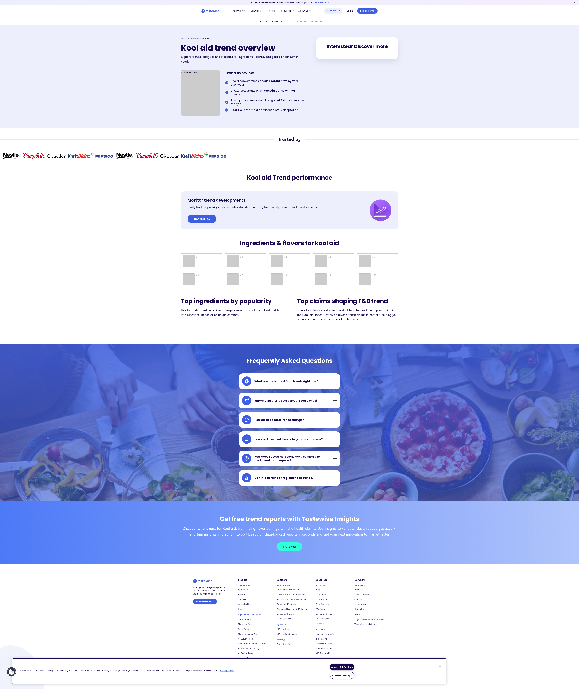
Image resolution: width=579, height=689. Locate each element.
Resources (285, 10)
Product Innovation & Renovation (292, 599)
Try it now (289, 547)
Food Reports (322, 599)
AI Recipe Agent (245, 653)
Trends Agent (244, 619)
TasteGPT (335, 10)
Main (183, 39)
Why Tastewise (361, 594)
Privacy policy (227, 670)
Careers (358, 599)
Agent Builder (244, 604)
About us (303, 10)
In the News (360, 604)
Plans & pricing (284, 644)
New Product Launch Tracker (252, 643)
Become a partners (325, 633)
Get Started (202, 219)
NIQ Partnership (323, 653)
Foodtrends (193, 39)
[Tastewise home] (210, 11)
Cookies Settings (342, 675)
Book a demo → (204, 601)
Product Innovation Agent (250, 648)
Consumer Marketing (287, 604)
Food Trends (322, 594)
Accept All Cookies (342, 666)
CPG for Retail (284, 629)
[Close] (440, 665)
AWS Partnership (324, 648)
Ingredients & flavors (309, 21)
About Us (358, 589)
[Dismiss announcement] (575, 3)
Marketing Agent (246, 624)
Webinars (320, 609)
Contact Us (359, 609)
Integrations (321, 638)
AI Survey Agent (245, 638)
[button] (11, 672)
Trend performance (269, 21)
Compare (320, 623)
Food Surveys (322, 604)
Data (240, 609)
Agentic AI (238, 10)
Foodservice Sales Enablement (291, 594)
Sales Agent (244, 629)
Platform (242, 594)
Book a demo (367, 10)
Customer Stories (324, 613)
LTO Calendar (322, 618)
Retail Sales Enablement (288, 589)
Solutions (256, 10)
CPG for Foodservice (287, 633)
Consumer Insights (286, 613)
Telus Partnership (324, 643)
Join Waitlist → (322, 2)
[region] (229, 671)
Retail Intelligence (285, 618)
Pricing (271, 10)
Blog (318, 589)
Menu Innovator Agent (248, 633)
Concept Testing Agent (249, 658)
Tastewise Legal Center (365, 624)
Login (350, 10)
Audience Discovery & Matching (292, 609)
